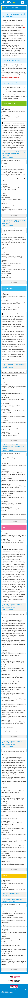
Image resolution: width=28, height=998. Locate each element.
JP (22, 2)
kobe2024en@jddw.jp (8, 992)
